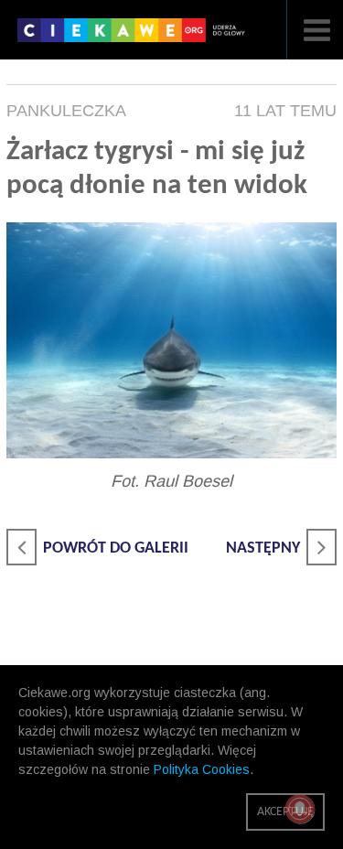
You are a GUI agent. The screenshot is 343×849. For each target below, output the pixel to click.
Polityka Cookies (202, 769)
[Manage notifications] (300, 808)
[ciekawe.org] (134, 36)
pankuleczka (66, 111)
